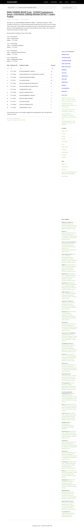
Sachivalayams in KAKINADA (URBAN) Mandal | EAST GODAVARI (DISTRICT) (68, 515)
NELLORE (64, 79)
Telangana (64, 154)
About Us (64, 164)
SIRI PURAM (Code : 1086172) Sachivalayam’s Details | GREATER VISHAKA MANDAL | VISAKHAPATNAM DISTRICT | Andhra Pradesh (69, 416)
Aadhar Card (65, 131)
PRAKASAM (65, 76)
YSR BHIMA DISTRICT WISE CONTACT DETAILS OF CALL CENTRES (68, 123)
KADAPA (64, 85)
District (63, 136)
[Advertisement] (69, 30)
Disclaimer (64, 169)
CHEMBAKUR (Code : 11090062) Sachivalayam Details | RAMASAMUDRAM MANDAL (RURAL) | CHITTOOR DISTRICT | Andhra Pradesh (69, 286)
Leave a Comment (24, 19)
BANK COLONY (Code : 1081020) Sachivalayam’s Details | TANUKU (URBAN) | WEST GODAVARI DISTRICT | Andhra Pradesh (69, 474)
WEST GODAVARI (66, 66)
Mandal (63, 139)
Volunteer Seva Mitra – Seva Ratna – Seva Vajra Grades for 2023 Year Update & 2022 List (69, 99)
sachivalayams (16, 118)
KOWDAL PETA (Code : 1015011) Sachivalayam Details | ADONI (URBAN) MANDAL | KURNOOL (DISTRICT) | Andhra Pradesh (69, 386)
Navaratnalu (65, 141)
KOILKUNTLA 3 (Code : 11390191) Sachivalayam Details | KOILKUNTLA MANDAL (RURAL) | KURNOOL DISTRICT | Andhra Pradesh (69, 434)
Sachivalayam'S (12, 2)
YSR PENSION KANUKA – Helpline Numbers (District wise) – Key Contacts (69, 105)
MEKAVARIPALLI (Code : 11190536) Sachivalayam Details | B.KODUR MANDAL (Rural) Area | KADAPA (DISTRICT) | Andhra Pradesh (69, 277)
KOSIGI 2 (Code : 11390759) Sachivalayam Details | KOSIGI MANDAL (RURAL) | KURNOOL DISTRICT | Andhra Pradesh (69, 295)
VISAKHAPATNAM (66, 60)
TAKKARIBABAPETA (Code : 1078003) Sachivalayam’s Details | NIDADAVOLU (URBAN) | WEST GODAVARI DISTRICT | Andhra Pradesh (69, 338)
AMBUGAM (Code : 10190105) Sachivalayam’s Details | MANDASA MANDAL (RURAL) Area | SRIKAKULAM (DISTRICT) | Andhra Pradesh (69, 306)
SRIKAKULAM (65, 54)
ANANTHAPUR (65, 88)
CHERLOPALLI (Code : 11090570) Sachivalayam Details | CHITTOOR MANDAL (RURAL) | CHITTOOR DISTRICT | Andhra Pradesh (69, 407)
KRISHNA (64, 69)
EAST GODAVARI (66, 63)
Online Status (65, 147)
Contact (64, 133)
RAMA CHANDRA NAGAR (19, 120)
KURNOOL (64, 91)
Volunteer (64, 157)
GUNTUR (64, 73)
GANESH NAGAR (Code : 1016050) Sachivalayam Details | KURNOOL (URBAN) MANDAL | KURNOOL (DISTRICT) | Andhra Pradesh (69, 465)
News (63, 144)
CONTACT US (65, 166)
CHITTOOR (64, 82)
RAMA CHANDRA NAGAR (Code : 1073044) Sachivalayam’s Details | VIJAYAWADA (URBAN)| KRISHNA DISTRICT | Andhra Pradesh (31, 14)
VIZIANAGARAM (66, 57)
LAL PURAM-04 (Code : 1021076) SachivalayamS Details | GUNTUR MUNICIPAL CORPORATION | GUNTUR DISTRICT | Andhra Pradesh (69, 357)
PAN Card (64, 149)
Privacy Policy (65, 176)
